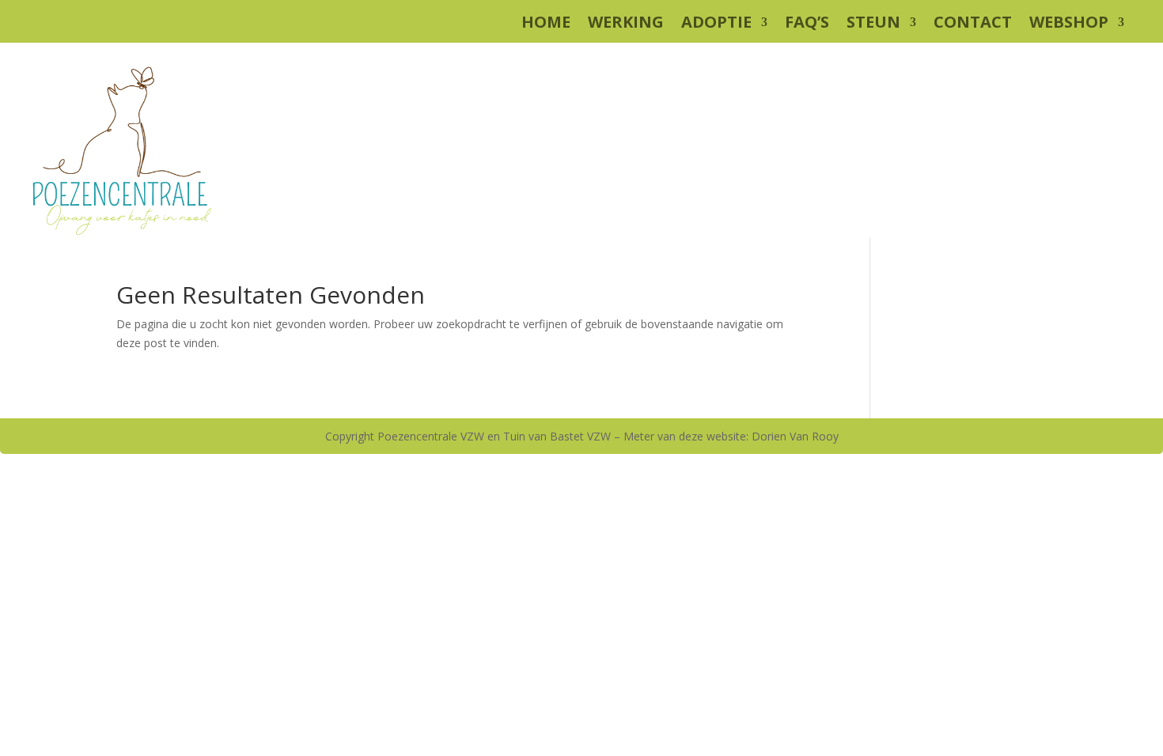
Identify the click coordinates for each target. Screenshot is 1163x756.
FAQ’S (807, 24)
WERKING (626, 24)
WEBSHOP (1068, 24)
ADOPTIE (716, 24)
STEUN (873, 24)
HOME (545, 24)
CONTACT (973, 24)
